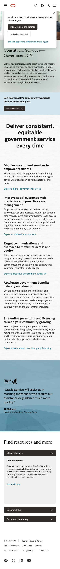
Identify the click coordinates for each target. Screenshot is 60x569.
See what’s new (13, 484)
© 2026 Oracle (10, 540)
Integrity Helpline (30, 550)
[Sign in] (48, 5)
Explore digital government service (22, 188)
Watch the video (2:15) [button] (14, 108)
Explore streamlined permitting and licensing (28, 348)
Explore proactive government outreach (25, 273)
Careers (38, 545)
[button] (5, 5)
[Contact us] (54, 5)
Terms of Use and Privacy (32, 541)
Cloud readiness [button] (15, 453)
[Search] (36, 5)
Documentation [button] (14, 510)
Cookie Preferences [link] (11, 545)
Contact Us (44, 550)
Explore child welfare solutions (20, 234)
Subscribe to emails (12, 550)
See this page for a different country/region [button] (28, 41)
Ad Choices (27, 545)
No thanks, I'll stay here (19, 34)
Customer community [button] (17, 519)
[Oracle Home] (13, 5)
